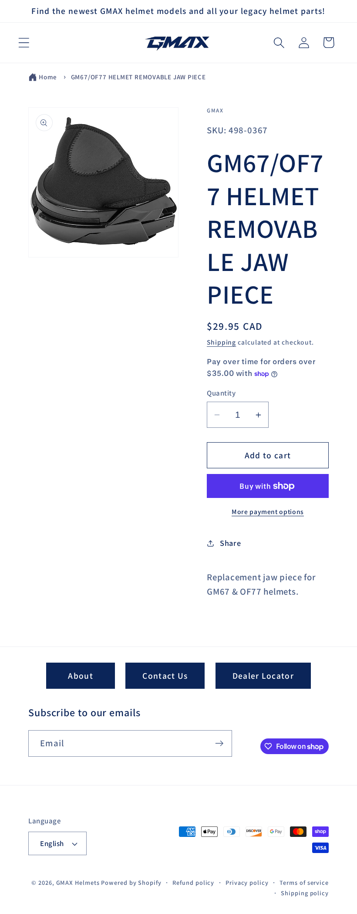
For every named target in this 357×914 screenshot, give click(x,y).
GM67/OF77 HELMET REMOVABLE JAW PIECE (138, 77)
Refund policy (193, 882)
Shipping (221, 342)
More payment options (268, 511)
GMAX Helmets (78, 882)
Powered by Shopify (131, 882)
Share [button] (230, 543)
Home (48, 77)
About (80, 675)
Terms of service (304, 882)
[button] (23, 42)
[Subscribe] (219, 743)
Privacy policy (247, 882)
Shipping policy (305, 893)
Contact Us (165, 675)
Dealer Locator (263, 675)
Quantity (221, 393)
